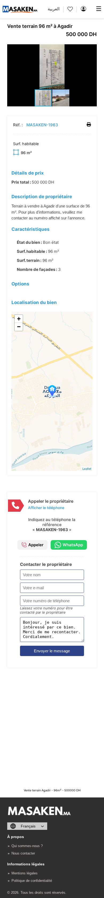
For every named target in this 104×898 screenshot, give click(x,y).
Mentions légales (24, 873)
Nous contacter (23, 853)
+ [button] (19, 318)
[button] (92, 49)
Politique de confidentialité (31, 881)
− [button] (19, 326)
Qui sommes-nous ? (27, 846)
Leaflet (86, 468)
